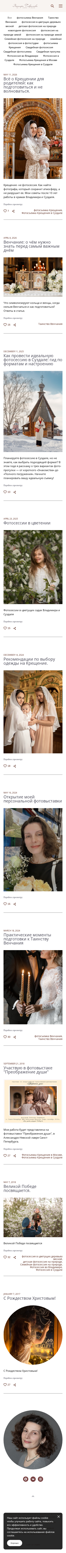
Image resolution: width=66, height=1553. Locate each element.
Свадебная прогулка (48, 51)
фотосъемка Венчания (30, 17)
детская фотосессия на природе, (42, 1262)
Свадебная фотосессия (39, 47)
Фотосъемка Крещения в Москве (38, 60)
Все (10, 17)
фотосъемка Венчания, (48, 1036)
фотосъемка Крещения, (48, 210)
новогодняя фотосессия (22, 30)
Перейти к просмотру (13, 204)
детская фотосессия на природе (37, 26)
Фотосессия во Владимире (23, 55)
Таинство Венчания (50, 324)
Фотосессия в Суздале (49, 1270)
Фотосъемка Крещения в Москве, (42, 1154)
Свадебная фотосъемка (18, 51)
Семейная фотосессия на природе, (41, 1264)
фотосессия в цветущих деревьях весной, (42, 1257)
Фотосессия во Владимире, (46, 1267)
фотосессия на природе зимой (44, 34)
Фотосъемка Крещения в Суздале (33, 64)
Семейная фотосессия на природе (25, 38)
